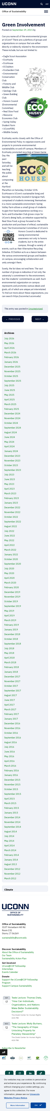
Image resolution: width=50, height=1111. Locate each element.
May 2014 (9, 840)
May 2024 (9, 441)
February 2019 (11, 624)
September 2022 (12, 521)
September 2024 (12, 427)
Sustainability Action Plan (14, 958)
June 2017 (9, 700)
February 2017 (11, 714)
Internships (7, 969)
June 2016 (9, 751)
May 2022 (9, 540)
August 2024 (10, 432)
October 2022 (11, 517)
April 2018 (9, 657)
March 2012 (10, 878)
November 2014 (12, 822)
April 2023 (9, 488)
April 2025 (9, 399)
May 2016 (9, 756)
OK (37, 1105)
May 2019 (9, 610)
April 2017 (9, 704)
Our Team (6, 955)
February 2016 (11, 770)
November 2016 (12, 728)
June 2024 (9, 437)
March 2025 (10, 404)
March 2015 (10, 803)
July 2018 (9, 648)
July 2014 (9, 836)
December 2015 (12, 779)
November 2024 (12, 418)
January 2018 (11, 672)
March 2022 (10, 549)
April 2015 (9, 798)
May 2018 (9, 653)
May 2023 (9, 484)
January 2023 (11, 502)
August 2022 (10, 526)
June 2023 (9, 479)
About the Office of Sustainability (18, 952)
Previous (13, 319)
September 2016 (12, 737)
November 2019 (12, 596)
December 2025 (12, 366)
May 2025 (9, 394)
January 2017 (11, 718)
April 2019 (9, 615)
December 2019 (12, 592)
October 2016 (11, 733)
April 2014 (9, 845)
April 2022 (9, 545)
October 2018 (11, 639)
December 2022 (12, 507)
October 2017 (11, 686)
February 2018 (11, 667)
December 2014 (12, 817)
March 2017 (10, 709)
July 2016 (9, 747)
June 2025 (9, 390)
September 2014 (12, 826)
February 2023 (11, 498)
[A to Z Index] (47, 4)
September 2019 (12, 606)
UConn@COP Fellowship (14, 966)
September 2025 (12, 380)
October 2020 (11, 559)
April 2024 (9, 446)
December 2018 (12, 634)
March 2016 (10, 765)
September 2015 (12, 794)
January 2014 (11, 859)
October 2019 (11, 601)
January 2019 (11, 629)
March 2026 (10, 352)
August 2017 (10, 695)
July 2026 (9, 338)
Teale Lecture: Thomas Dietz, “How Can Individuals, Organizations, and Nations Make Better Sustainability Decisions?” (27, 1004)
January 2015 (11, 812)
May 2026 (9, 343)
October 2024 (11, 423)
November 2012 (12, 873)
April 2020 (9, 578)
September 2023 (12, 470)
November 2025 (12, 371)
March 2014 (10, 850)
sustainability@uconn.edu (14, 937)
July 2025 (9, 385)
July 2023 (9, 474)
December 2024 (12, 413)
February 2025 (11, 409)
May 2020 (9, 573)
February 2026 (11, 357)
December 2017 (12, 676)
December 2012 (12, 869)
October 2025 (11, 376)
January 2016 (11, 775)
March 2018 (10, 662)
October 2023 (11, 465)
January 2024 (11, 451)
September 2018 (12, 643)
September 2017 (12, 690)
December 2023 (12, 456)
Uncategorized (35, 308)
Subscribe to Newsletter (14, 1048)
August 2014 (10, 831)
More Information (17, 1105)
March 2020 (10, 582)
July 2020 (9, 568)
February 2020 (11, 587)
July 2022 (9, 531)
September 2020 (12, 563)
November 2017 (12, 681)
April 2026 (9, 348)
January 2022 (11, 554)
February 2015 (11, 808)
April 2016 (9, 761)
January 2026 (11, 362)
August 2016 (10, 742)
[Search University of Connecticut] (41, 4)
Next (39, 319)
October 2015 (11, 789)
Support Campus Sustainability (17, 985)
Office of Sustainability (14, 11)
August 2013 (10, 864)
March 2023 (10, 493)
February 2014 (11, 855)
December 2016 (12, 723)
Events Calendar (10, 972)
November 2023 (12, 460)
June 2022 (9, 535)
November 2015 (12, 784)
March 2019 (10, 620)
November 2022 (12, 512)
